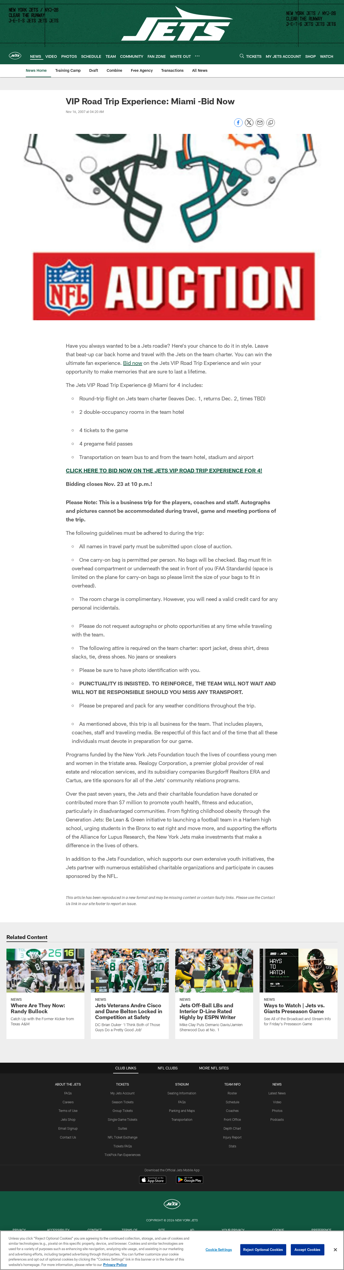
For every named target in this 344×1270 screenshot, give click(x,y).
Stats (232, 1146)
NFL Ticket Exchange (122, 1137)
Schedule (232, 1102)
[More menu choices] (197, 56)
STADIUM (182, 1084)
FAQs (68, 1093)
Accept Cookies (308, 1249)
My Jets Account (122, 1093)
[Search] (242, 55)
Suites (122, 1128)
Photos (277, 1110)
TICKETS (122, 1084)
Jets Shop (68, 1119)
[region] (172, 1250)
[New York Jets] (172, 1205)
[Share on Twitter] (249, 125)
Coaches (232, 1110)
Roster (232, 1093)
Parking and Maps (182, 1110)
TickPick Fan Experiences (123, 1155)
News (277, 1084)
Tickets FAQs (122, 1146)
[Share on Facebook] (238, 125)
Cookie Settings (219, 1249)
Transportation (181, 1119)
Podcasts (277, 1119)
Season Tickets (123, 1102)
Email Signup (68, 1128)
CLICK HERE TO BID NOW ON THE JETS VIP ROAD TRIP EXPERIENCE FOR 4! (164, 470)
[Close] (335, 1250)
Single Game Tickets (122, 1119)
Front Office (232, 1119)
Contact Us (68, 1137)
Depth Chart (232, 1128)
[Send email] (260, 125)
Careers (68, 1102)
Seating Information (181, 1093)
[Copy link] (270, 122)
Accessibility (58, 1230)
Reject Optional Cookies (263, 1249)
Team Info (232, 1084)
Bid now (132, 363)
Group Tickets (123, 1110)
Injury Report (232, 1137)
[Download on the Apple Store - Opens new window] (152, 1180)
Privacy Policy (115, 1264)
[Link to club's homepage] (15, 55)
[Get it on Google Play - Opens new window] (189, 1182)
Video (277, 1102)
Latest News (277, 1093)
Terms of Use (68, 1110)
